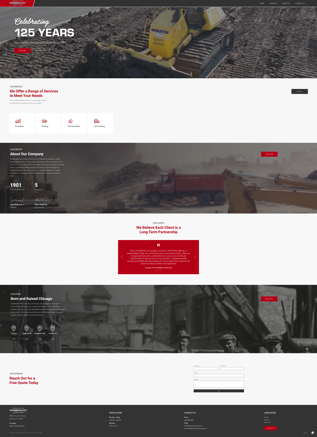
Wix (41, 432)
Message (196, 379)
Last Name (223, 365)
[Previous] (122, 257)
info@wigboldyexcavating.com (193, 426)
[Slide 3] (160, 270)
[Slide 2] (158, 270)
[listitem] (22, 123)
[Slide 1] (156, 270)
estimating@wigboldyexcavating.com (195, 428)
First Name (196, 365)
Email (195, 372)
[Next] (195, 257)
